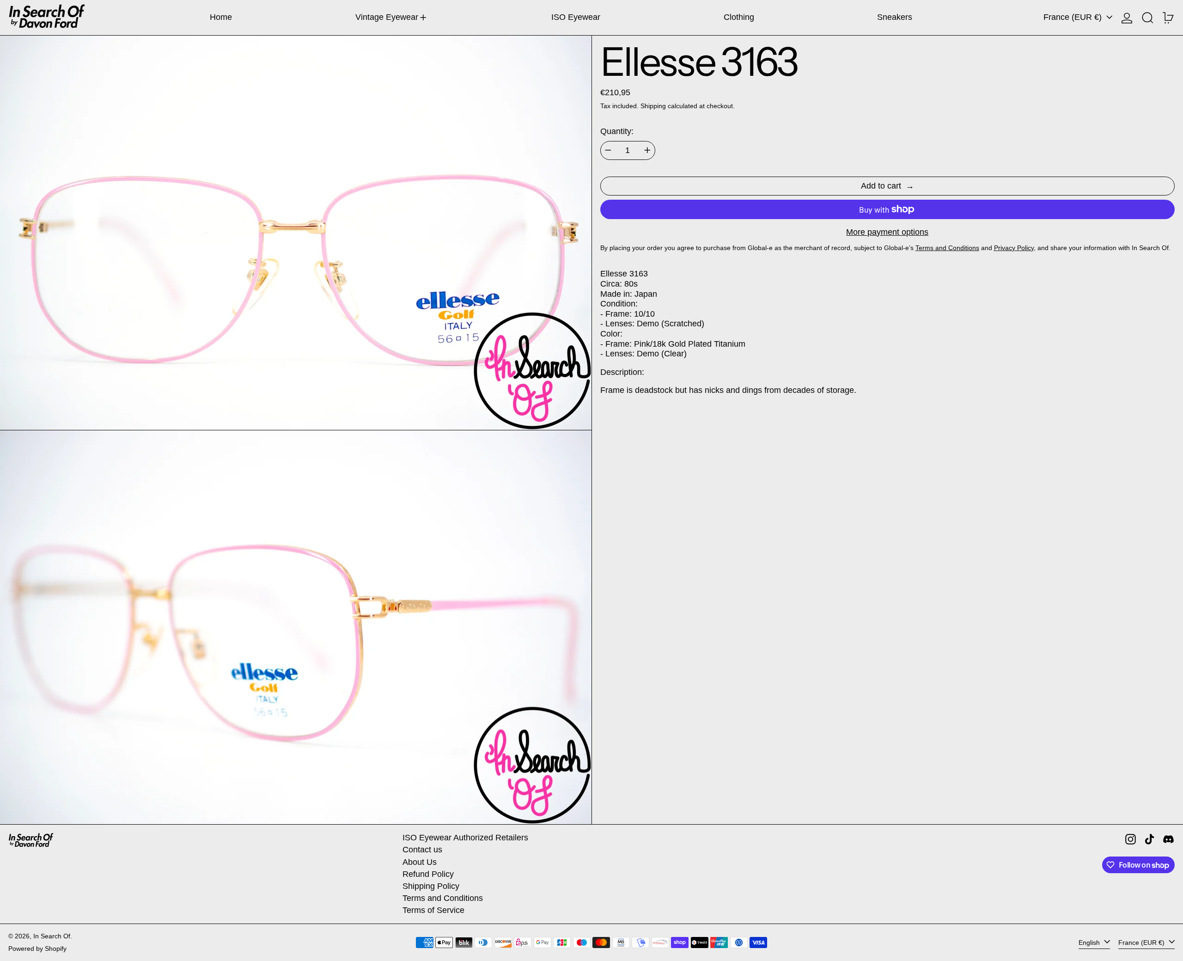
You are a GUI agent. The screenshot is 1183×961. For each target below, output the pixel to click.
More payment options (887, 232)
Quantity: (617, 131)
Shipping (653, 106)
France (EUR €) (1073, 17)
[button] (1147, 17)
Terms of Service (433, 910)
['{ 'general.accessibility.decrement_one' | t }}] (608, 150)
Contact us (422, 849)
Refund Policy (428, 874)
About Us (419, 862)
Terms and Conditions (442, 898)
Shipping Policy (430, 886)
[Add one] (647, 150)
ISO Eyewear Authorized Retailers (465, 837)
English (1090, 942)
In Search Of (51, 936)
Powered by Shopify (37, 948)
